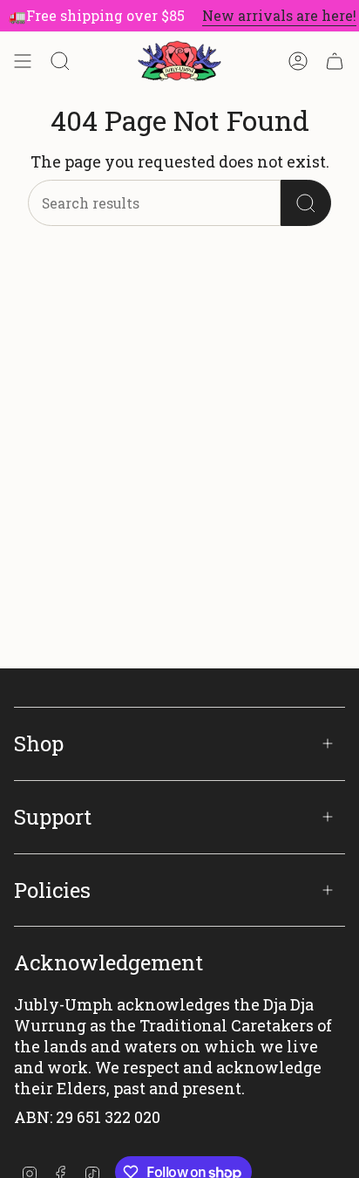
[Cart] (334, 61)
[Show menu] (22, 61)
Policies (52, 890)
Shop (39, 743)
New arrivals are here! (276, 15)
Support (52, 817)
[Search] (306, 203)
